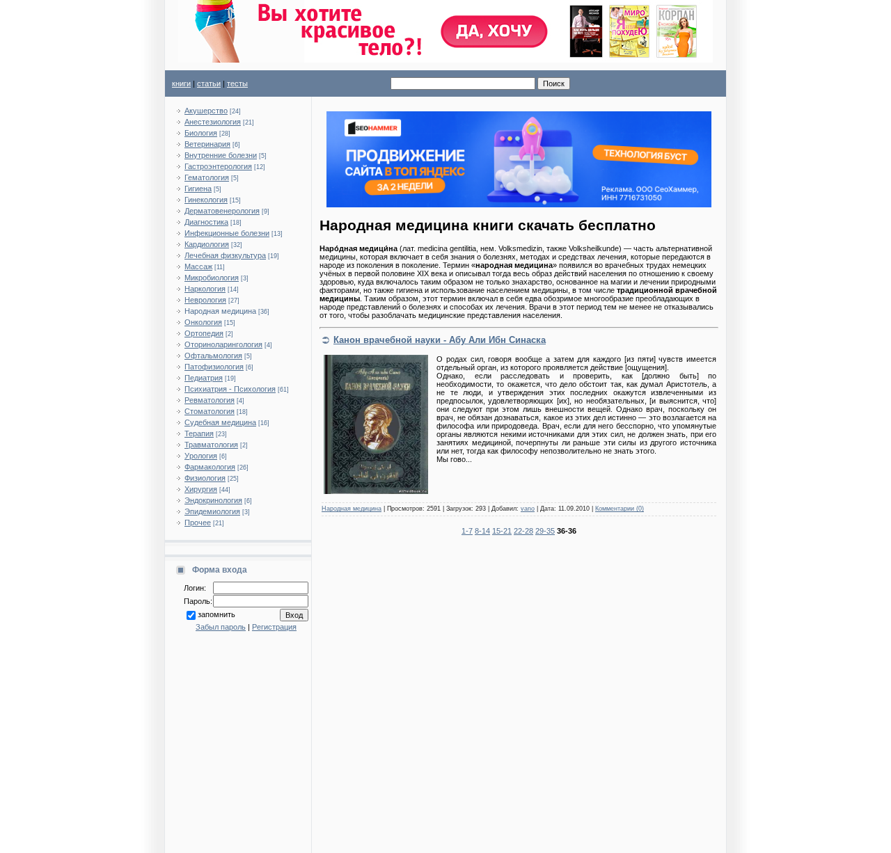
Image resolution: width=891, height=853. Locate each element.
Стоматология (209, 411)
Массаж (198, 266)
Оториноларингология (223, 344)
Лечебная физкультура (225, 255)
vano (528, 508)
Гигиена (198, 188)
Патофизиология (214, 366)
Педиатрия (203, 378)
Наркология (205, 289)
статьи (209, 83)
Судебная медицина (220, 422)
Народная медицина (220, 311)
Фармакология (209, 467)
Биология (200, 133)
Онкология (203, 322)
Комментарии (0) (619, 508)
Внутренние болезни (220, 155)
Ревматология (209, 400)
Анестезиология (212, 122)
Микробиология (211, 277)
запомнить (216, 614)
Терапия (199, 433)
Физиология (205, 478)
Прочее (197, 522)
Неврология (205, 300)
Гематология (206, 177)
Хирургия (200, 489)
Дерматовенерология (222, 211)
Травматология (211, 444)
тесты (237, 83)
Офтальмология (213, 355)
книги (181, 83)
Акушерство (206, 110)
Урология (200, 456)
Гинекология (206, 200)
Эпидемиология (212, 511)
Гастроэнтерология (218, 166)
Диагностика (206, 222)
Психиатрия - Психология (230, 389)
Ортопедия (203, 333)
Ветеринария (207, 144)
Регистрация (274, 627)
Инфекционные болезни (226, 233)
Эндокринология (213, 500)
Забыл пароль (221, 627)
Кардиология (206, 244)
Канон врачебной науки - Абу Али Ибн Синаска (439, 340)
